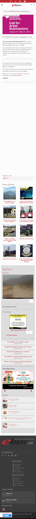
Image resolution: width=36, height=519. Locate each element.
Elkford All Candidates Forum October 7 (18, 351)
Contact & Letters (20, 482)
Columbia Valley (19, 468)
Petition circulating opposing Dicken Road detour (18, 361)
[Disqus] (18, 106)
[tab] (18, 178)
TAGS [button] (7, 178)
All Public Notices (11, 335)
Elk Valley (17, 470)
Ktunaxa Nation (19, 472)
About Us (17, 478)
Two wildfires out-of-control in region (18, 342)
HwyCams (7, 269)
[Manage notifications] (3, 509)
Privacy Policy (18, 483)
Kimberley (17, 466)
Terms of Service (19, 485)
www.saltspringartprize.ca (16, 74)
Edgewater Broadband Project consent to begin (18, 347)
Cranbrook (18, 464)
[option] (18, 285)
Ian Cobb (9, 175)
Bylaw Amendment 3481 (18, 330)
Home (5, 11)
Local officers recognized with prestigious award (18, 356)
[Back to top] (32, 515)
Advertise (17, 480)
